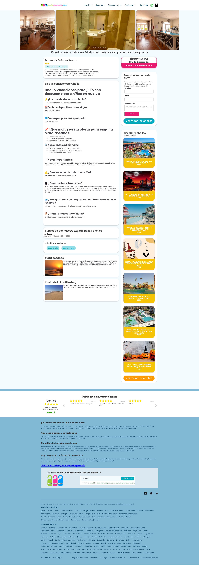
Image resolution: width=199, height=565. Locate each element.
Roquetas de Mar (124, 552)
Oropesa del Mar (96, 549)
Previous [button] (64, 405)
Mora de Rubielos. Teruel (66, 537)
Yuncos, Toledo (120, 534)
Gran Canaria (86, 552)
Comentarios (129, 103)
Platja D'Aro (137, 531)
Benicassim (101, 540)
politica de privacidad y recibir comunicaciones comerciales (113, 483)
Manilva (145, 531)
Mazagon (122, 549)
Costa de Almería (98, 517)
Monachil (124, 528)
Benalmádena (66, 552)
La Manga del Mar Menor (122, 546)
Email (126, 96)
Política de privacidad (117, 558)
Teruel (56, 511)
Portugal (64, 514)
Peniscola (44, 552)
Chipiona (127, 531)
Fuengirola (88, 546)
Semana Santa (68, 248)
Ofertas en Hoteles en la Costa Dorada (55, 520)
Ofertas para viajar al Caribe (85, 511)
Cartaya (82, 528)
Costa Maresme (67, 511)
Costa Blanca (111, 517)
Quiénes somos (133, 558)
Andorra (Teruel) (47, 540)
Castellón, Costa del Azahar (51, 517)
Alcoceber (44, 537)
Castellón (90, 531)
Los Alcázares (81, 540)
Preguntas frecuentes (80, 558)
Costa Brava (75, 520)
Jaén (106, 511)
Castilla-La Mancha (117, 511)
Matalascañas (149, 552)
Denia (61, 546)
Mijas (59, 534)
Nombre (127, 88)
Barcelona (67, 534)
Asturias (100, 511)
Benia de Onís (71, 543)
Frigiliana (131, 534)
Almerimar (111, 543)
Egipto (43, 511)
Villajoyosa (147, 537)
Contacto (93, 558)
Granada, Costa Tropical (128, 514)
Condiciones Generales (150, 558)
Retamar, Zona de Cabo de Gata (52, 543)
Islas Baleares (149, 511)
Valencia (56, 514)
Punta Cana (77, 534)
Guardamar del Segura (49, 546)
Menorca (90, 528)
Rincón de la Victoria (48, 531)
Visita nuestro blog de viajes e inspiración (63, 465)
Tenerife (105, 552)
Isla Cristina (63, 528)
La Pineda (78, 546)
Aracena (61, 531)
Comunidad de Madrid (135, 511)
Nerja (119, 543)
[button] (88, 5)
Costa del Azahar (125, 517)
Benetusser (129, 537)
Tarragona (99, 531)
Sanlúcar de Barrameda (113, 531)
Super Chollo (53, 248)
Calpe (103, 546)
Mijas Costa (137, 543)
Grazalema (73, 528)
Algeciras (140, 534)
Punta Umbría (69, 549)
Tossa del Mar (137, 552)
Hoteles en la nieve (76, 514)
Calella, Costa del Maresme (65, 540)
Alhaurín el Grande (90, 537)
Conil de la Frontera (116, 537)
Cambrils (136, 546)
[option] (80, 407)
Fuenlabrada (79, 531)
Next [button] (156, 405)
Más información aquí (126, 504)
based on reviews (51, 407)
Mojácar (85, 549)
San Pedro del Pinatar (105, 534)
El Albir (128, 540)
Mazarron (52, 534)
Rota (115, 549)
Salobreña (52, 528)
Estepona (110, 540)
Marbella (76, 552)
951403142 (144, 5)
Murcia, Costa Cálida (109, 514)
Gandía (144, 546)
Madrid (103, 543)
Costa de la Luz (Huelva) (91, 520)
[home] (54, 5)
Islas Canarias (46, 514)
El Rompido (120, 540)
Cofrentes (102, 537)
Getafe (52, 537)
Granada (44, 534)
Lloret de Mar (137, 540)
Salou (78, 549)
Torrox (79, 537)
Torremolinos (54, 552)
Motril (109, 546)
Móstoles (44, 528)
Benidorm (107, 549)
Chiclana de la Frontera (135, 549)
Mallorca (96, 552)
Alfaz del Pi (69, 546)
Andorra (96, 543)
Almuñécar (127, 543)
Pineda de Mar (100, 528)
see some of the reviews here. (51, 409)
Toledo (49, 511)
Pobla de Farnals (113, 528)
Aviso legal (103, 558)
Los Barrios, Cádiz (90, 534)
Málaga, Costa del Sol (92, 514)
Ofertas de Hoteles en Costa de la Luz (76, 517)
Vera (148, 549)
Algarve (96, 546)
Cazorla (81, 543)
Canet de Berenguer (137, 528)
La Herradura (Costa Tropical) (51, 549)
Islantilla (112, 552)
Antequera (69, 531)
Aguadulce (149, 534)
